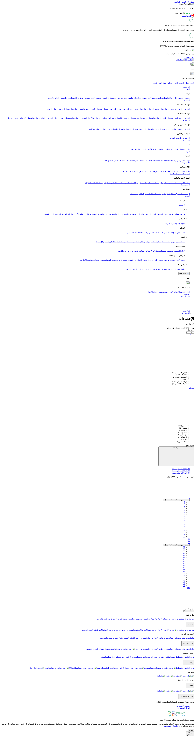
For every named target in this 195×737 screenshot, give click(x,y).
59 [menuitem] (184, 551)
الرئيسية (182, 205)
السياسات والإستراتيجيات (151, 98)
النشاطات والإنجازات (92, 183)
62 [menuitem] (184, 557)
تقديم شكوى (163, 638)
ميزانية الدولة (106, 657)
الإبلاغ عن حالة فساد (150, 638)
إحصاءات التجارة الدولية (56, 109)
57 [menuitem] (184, 547)
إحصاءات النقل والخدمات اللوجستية (152, 129)
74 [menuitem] (184, 582)
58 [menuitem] (184, 549)
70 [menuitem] (184, 573)
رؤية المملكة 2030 (118, 657)
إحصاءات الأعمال (109, 109)
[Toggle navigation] (193, 62)
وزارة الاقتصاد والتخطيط (184, 657)
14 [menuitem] (184, 526)
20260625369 (189, 58)
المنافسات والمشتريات (133, 98)
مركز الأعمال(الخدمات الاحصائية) (143, 149)
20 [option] (181, 469)
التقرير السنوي (101, 98)
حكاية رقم (156, 160)
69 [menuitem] (184, 571)
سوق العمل (162, 83)
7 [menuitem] (184, 512)
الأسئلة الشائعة (154, 194)
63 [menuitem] (184, 559)
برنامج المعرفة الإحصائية (169, 160)
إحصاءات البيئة (132, 129)
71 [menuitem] (184, 576)
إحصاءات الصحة (167, 118)
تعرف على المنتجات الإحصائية (141, 160)
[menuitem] (183, 706)
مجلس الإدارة (178, 98)
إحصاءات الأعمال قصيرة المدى (90, 109)
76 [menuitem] (184, 586)
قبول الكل (190, 732)
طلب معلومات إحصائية (181, 149)
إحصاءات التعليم (47, 118)
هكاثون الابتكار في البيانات (142, 183)
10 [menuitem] (184, 518)
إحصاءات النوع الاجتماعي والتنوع (149, 118)
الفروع (178, 194)
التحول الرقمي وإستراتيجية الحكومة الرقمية (141, 657)
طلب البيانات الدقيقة (164, 149)
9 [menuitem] (184, 516)
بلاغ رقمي (139, 638)
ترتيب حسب (189, 609)
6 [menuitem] (184, 510)
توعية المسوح (184, 160)
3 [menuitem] (184, 504)
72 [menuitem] (184, 578)
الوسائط (123, 183)
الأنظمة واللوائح (77, 98)
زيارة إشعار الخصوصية (172, 726)
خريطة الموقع (122, 619)
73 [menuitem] (184, 580)
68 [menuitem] (184, 569)
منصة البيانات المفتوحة (166, 657)
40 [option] (181, 471)
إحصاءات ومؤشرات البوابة (138, 619)
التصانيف (174, 171)
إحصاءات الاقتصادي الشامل (159, 109)
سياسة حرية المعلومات (185, 619)
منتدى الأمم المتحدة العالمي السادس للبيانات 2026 (171, 183)
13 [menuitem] (184, 524)
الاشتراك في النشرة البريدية (106, 619)
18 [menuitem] (184, 535)
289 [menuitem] (188, 588)
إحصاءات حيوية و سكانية (127, 118)
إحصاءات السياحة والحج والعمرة (178, 129)
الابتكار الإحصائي (89, 98)
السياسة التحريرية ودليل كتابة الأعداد (136, 171)
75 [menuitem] (184, 584)
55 (189, 541)
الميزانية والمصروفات (115, 98)
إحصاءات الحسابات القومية (179, 109)
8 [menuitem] (184, 514)
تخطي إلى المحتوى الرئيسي (184, 2)
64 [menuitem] (184, 561)
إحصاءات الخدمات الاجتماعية (29, 118)
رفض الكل (190, 735)
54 (189, 539)
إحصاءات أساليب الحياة (109, 118)
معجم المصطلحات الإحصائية (160, 171)
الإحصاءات (186, 313)
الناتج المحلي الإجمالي (186, 83)
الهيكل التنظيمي (167, 98)
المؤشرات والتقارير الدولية (180, 138)
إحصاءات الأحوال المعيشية (90, 118)
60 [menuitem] (184, 553)
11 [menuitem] (184, 520)
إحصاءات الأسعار (122, 109)
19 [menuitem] (184, 537)
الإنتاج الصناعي (172, 83)
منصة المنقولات (114, 183)
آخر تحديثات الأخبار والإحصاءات (159, 619)
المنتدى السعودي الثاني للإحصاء (60, 98)
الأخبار (129, 183)
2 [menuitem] (184, 502)
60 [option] (181, 473)
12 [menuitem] (184, 522)
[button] (184, 13)
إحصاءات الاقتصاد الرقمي (138, 109)
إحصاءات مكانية (95, 129)
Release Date (188, 611)
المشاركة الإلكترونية (167, 194)
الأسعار (154, 83)
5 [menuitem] (184, 508)
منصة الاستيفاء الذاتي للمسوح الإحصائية (115, 160)
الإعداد (191, 730)
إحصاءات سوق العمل (182, 118)
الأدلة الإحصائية (184, 171)
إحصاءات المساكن (60, 118)
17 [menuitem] (184, 533)
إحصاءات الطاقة (107, 129)
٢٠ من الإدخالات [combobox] (176, 448)
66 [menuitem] (184, 565)
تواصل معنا (185, 194)
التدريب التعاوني (136, 194)
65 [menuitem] (184, 563)
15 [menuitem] (184, 528)
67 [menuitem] (184, 567)
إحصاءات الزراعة (120, 129)
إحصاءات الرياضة (73, 118)
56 (189, 543)
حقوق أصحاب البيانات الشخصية (111, 638)
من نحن (186, 98)
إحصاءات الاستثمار (72, 109)
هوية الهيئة (104, 183)
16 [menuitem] (184, 530)
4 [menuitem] (184, 506)
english (186, 294)
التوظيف (145, 194)
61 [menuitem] (184, 555)
